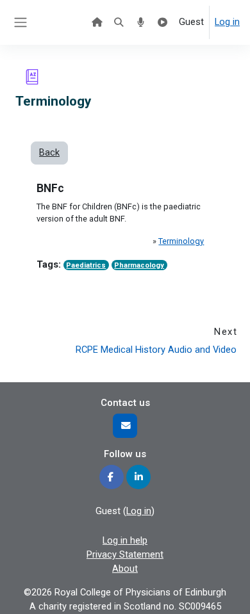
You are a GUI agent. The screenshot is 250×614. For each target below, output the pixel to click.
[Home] (97, 22)
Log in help (125, 540)
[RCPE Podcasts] (140, 22)
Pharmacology (139, 265)
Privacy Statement (125, 554)
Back (49, 152)
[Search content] (118, 22)
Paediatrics (86, 265)
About (125, 568)
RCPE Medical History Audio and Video (156, 349)
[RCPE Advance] (163, 22)
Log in (227, 22)
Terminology (181, 241)
